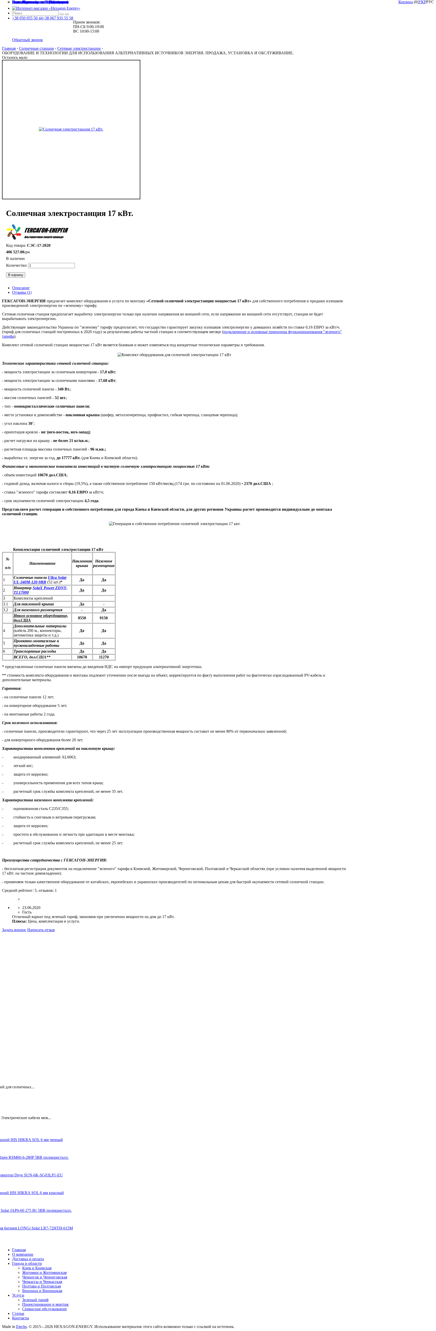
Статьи (18, 1313)
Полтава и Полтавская (41, 1286)
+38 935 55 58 (58, 18)
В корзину (15, 275)
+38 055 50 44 (27, 18)
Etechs (21, 1326)
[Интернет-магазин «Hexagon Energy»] (46, 8)
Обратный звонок (27, 40)
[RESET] (62, 14)
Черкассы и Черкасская (42, 1281)
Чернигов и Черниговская (44, 1277)
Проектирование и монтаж (45, 1304)
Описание (21, 288)
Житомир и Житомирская (44, 1272)
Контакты (20, 1318)
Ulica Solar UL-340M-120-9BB (40, 579)
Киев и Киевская (36, 1268)
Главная (9, 48)
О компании (22, 1254)
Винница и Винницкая (42, 1291)
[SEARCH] (67, 14)
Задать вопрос (14, 930)
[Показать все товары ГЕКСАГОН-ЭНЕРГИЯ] (37, 232)
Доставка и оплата (28, 1259)
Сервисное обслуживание (44, 1309)
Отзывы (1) (22, 292)
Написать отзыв (41, 930)
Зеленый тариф (35, 1300)
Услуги (18, 1295)
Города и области (27, 1263)
